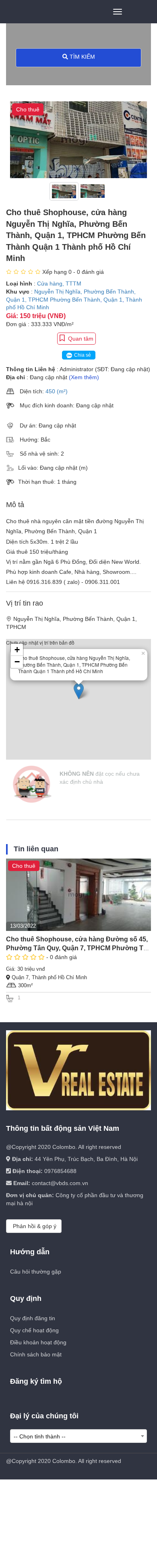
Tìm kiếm (81, 56)
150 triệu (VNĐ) (43, 315)
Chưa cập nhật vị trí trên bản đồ (75, 656)
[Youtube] (88, 1474)
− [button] (17, 662)
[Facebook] (67, 1474)
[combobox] (78, 1436)
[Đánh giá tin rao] (24, 272)
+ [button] (17, 650)
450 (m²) (56, 391)
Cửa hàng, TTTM (59, 283)
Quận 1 (112, 299)
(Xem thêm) (84, 377)
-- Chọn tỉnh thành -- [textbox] (40, 1436)
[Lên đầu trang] (139, 1537)
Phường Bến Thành (75, 299)
